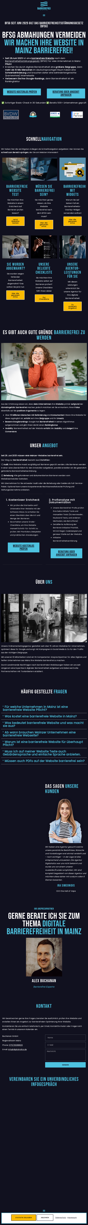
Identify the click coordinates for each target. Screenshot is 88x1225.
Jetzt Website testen (15, 221)
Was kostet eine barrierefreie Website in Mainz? (41, 716)
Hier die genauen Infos (44, 224)
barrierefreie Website (43, 58)
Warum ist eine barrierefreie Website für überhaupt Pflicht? (43, 743)
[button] (44, 15)
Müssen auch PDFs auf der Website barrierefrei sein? (45, 761)
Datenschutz (60, 1217)
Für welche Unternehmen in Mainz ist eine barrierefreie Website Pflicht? (35, 708)
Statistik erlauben (23, 1218)
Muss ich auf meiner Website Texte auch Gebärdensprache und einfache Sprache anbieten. (42, 752)
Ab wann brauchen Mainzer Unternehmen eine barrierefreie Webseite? (39, 733)
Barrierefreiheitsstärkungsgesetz (22, 61)
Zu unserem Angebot (72, 306)
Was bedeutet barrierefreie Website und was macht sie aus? (43, 724)
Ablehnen (45, 1218)
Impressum (72, 1217)
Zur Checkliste (44, 298)
